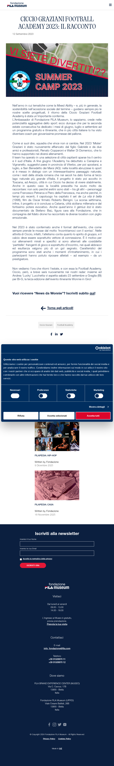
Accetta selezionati (57, 415)
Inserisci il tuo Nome (28, 539)
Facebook (49, 724)
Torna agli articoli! (60, 308)
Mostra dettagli (97, 406)
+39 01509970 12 (57, 662)
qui (92, 293)
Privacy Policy (49, 739)
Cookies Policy (64, 739)
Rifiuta (21, 415)
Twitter (59, 724)
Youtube (65, 724)
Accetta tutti (93, 415)
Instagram (54, 724)
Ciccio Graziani (46, 325)
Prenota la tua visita (57, 624)
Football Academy (65, 325)
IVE (60, 749)
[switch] (43, 395)
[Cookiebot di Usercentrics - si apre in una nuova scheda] (98, 348)
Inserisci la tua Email (28, 549)
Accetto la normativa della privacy (37, 559)
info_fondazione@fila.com (57, 649)
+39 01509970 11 (57, 659)
